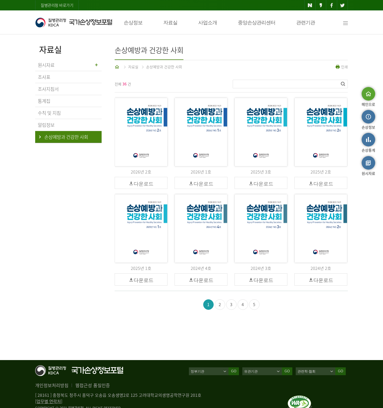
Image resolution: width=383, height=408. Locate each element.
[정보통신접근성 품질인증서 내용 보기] (299, 398)
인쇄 (344, 66)
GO (233, 371)
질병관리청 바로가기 (57, 5)
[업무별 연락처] (48, 401)
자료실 (170, 22)
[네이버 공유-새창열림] (310, 5)
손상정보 (133, 22)
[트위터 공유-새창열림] (342, 5)
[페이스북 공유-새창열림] (331, 5)
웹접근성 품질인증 (92, 385)
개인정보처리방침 (52, 385)
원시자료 (46, 65)
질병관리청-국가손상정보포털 (73, 22)
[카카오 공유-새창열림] (321, 5)
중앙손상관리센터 (256, 22)
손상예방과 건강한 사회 (164, 66)
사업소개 (207, 22)
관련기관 (305, 22)
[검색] (343, 84)
